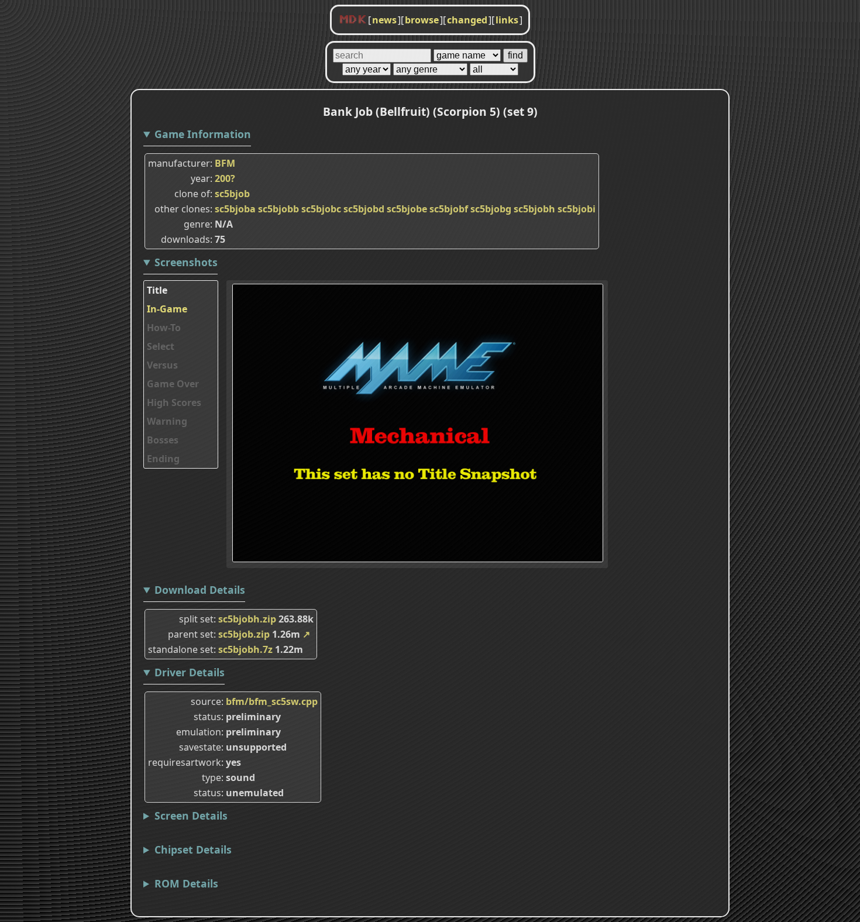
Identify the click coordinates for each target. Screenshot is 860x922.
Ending (163, 458)
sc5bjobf (448, 208)
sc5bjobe (407, 208)
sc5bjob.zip (244, 634)
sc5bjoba (235, 208)
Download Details (199, 590)
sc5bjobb (278, 208)
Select (160, 346)
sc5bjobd (363, 208)
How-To (164, 327)
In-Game (167, 308)
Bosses (162, 440)
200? (225, 178)
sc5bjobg (490, 208)
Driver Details (189, 672)
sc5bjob (232, 193)
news (384, 19)
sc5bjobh (534, 208)
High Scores (174, 402)
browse (422, 19)
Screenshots (186, 262)
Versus (162, 365)
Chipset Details (193, 849)
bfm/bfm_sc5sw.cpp (272, 701)
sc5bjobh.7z (245, 649)
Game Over (173, 383)
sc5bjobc (321, 208)
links (507, 19)
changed (467, 19)
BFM (225, 163)
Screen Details (191, 816)
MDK (353, 20)
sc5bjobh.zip (247, 619)
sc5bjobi (577, 208)
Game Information (202, 134)
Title (157, 290)
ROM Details (186, 883)
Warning (167, 421)
